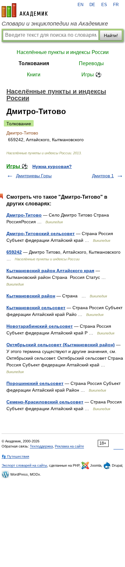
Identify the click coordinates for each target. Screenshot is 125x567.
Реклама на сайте (69, 446)
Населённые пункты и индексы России (63, 52)
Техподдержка (41, 446)
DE (92, 5)
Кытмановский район (30, 295)
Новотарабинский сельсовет (39, 326)
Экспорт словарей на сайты (24, 465)
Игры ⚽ (91, 74)
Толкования (34, 63)
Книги (33, 74)
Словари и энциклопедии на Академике (55, 23)
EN (80, 5)
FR (116, 5)
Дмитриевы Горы (34, 175)
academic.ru (25, 10)
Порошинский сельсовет (34, 383)
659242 (14, 252)
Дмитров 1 (103, 175)
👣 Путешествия (15, 456)
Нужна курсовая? (52, 166)
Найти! (111, 35)
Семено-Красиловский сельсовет (44, 401)
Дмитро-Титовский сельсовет (40, 233)
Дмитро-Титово (24, 215)
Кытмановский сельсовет (35, 307)
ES (104, 5)
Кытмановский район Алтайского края (50, 270)
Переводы (91, 63)
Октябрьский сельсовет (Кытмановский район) (60, 344)
